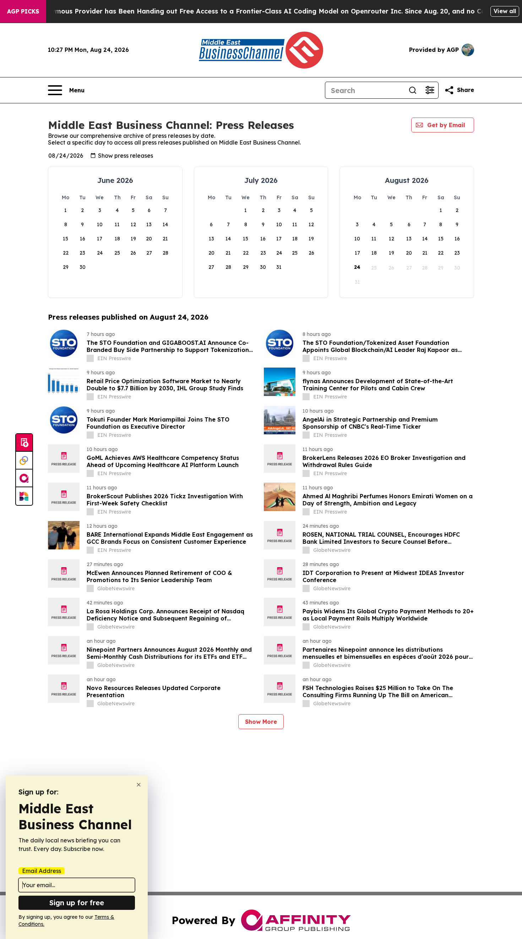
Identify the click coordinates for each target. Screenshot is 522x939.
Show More (261, 721)
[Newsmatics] (24, 496)
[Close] (138, 784)
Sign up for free (76, 902)
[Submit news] (24, 443)
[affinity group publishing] (24, 478)
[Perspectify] (24, 460)
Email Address (41, 870)
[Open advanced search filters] (429, 90)
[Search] (412, 90)
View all (505, 11)
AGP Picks (23, 11)
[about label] (90, 358)
